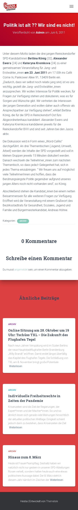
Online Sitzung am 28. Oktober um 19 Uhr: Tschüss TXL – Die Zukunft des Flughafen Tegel (38, 335)
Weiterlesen (15, 366)
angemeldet (21, 269)
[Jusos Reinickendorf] (11, 6)
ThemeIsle (52, 501)
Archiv (23, 221)
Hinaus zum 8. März (24, 457)
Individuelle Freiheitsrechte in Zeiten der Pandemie (34, 398)
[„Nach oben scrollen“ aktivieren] (70, 502)
